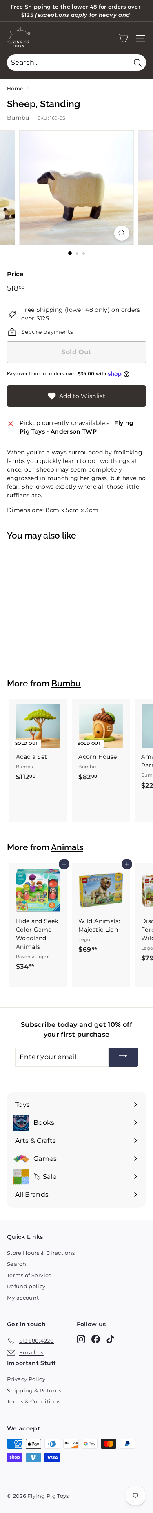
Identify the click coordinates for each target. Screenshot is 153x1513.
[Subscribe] (123, 1057)
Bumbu (18, 117)
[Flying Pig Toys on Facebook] (95, 1339)
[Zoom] (121, 233)
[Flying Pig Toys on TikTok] (110, 1339)
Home (15, 88)
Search (16, 1263)
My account (23, 1297)
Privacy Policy (26, 1379)
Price (15, 274)
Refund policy (26, 1286)
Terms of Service (29, 1275)
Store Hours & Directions (41, 1252)
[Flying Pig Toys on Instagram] (81, 1339)
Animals (67, 847)
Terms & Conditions (33, 1401)
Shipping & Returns (34, 1390)
